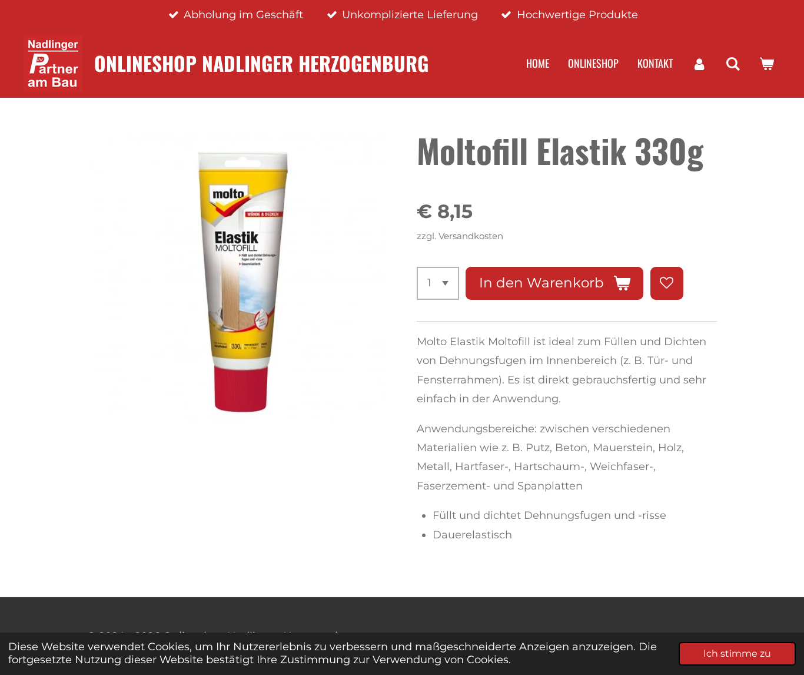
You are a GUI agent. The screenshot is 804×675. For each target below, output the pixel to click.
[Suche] (733, 63)
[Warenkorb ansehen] (766, 63)
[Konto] (699, 63)
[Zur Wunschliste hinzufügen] (666, 283)
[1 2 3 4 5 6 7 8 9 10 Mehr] (438, 283)
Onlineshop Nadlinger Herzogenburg (261, 63)
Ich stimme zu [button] (737, 653)
